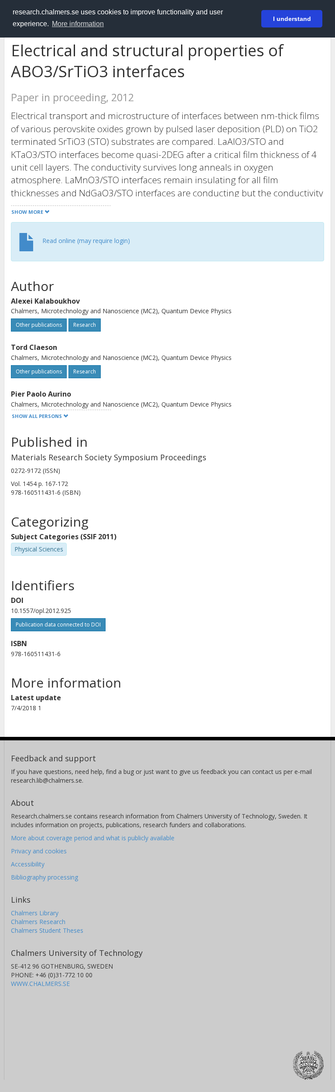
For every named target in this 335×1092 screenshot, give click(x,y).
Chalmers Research (38, 921)
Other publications (39, 325)
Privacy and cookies (39, 851)
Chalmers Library (34, 913)
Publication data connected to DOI (58, 624)
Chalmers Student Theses (47, 930)
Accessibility (27, 864)
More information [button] (78, 23)
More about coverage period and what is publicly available (92, 838)
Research (84, 325)
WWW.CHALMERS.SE (40, 983)
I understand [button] (292, 18)
